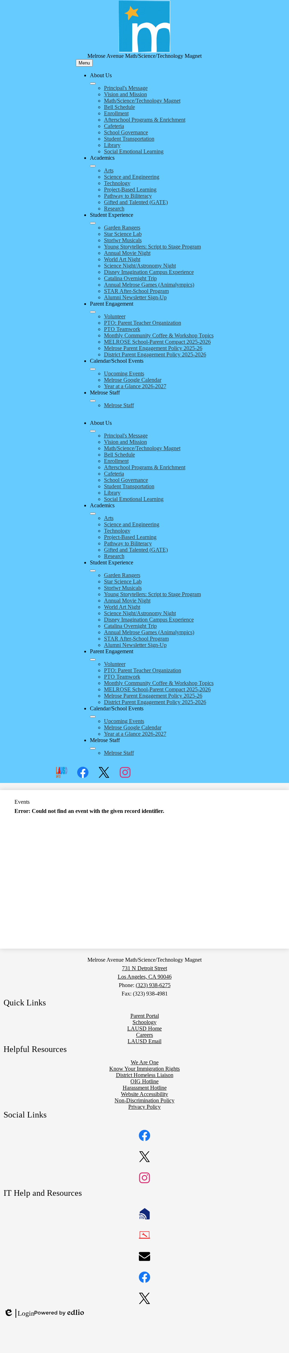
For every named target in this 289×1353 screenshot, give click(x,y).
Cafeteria (114, 126)
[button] (93, 431)
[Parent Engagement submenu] (93, 312)
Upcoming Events (124, 373)
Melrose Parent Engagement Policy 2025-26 (153, 348)
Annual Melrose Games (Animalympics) (149, 285)
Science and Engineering (131, 177)
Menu (84, 63)
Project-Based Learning (130, 189)
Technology (117, 183)
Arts (108, 170)
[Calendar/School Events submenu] (93, 369)
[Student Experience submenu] (93, 223)
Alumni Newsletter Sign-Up (135, 297)
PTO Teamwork (122, 329)
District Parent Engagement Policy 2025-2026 (155, 354)
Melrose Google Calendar (132, 380)
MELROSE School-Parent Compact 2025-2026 (157, 342)
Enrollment (116, 113)
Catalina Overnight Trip (130, 278)
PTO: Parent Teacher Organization (142, 323)
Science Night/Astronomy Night (140, 266)
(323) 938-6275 (153, 985)
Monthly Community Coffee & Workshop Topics (159, 335)
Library (112, 145)
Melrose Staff (119, 405)
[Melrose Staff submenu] (93, 401)
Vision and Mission (125, 94)
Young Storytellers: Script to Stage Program (152, 247)
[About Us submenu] (93, 83)
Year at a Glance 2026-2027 (135, 386)
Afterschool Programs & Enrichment (144, 120)
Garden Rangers (122, 228)
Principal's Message (126, 88)
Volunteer (114, 316)
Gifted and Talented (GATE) (136, 202)
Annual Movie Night (127, 253)
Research (114, 209)
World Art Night (122, 259)
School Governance (126, 132)
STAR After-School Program (136, 291)
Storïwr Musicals (123, 240)
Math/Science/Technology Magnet (142, 101)
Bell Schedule (119, 107)
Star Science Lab (123, 234)
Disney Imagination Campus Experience (149, 272)
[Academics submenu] (93, 166)
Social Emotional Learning (134, 151)
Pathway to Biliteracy (128, 196)
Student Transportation (129, 139)
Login (19, 1313)
